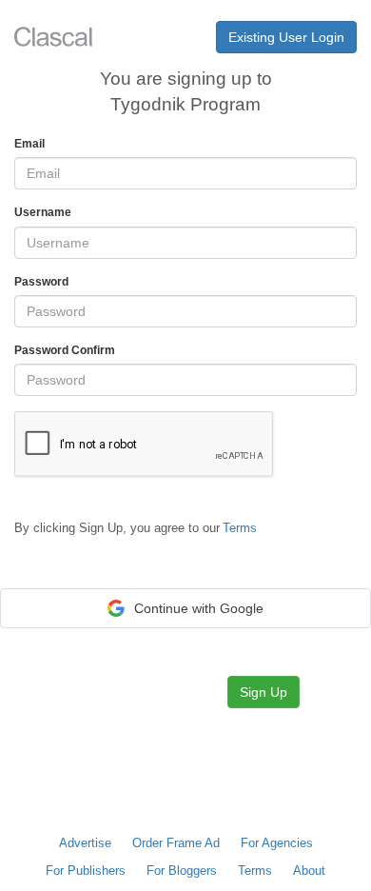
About (309, 870)
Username (42, 212)
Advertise (85, 843)
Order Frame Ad (176, 843)
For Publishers (86, 870)
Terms (255, 870)
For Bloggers (181, 870)
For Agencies (277, 843)
